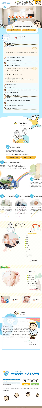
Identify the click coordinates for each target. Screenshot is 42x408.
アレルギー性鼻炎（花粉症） (33, 283)
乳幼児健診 (21, 388)
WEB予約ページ (10, 74)
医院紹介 (25, 388)
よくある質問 (36, 388)
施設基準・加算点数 (6, 390)
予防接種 (16, 388)
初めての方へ (8, 388)
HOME (4, 388)
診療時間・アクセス (30, 388)
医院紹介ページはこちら (27, 341)
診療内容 (12, 388)
